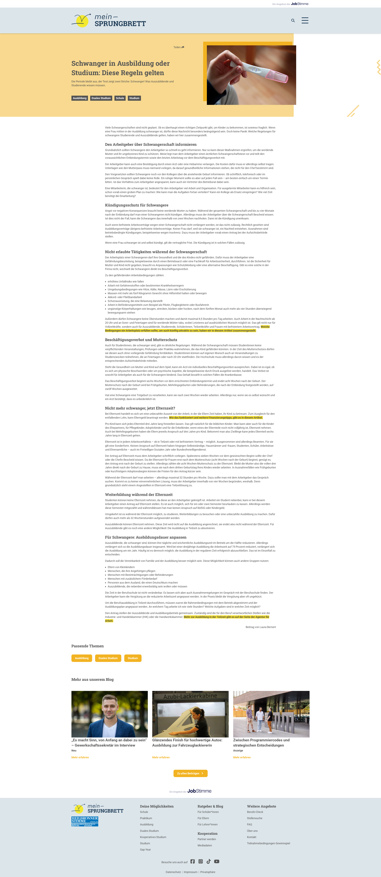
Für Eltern (203, 818)
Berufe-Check (255, 811)
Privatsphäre (207, 872)
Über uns (252, 830)
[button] (294, 20)
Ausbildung (79, 98)
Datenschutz (173, 872)
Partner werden (207, 839)
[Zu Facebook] (192, 862)
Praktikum (146, 818)
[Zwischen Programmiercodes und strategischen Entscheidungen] (271, 713)
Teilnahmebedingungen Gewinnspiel (268, 843)
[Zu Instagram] (200, 862)
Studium (134, 98)
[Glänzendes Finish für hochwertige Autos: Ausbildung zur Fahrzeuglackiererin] (190, 713)
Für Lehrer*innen (208, 824)
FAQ (249, 824)
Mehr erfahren (80, 757)
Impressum (190, 872)
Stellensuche (254, 818)
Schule (120, 98)
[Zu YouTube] (216, 862)
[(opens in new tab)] (84, 821)
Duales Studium (101, 98)
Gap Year (145, 849)
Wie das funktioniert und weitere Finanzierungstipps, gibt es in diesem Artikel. (216, 417)
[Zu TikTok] (208, 862)
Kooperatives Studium (153, 837)
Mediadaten (205, 845)
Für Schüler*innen (208, 811)
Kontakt (251, 837)
